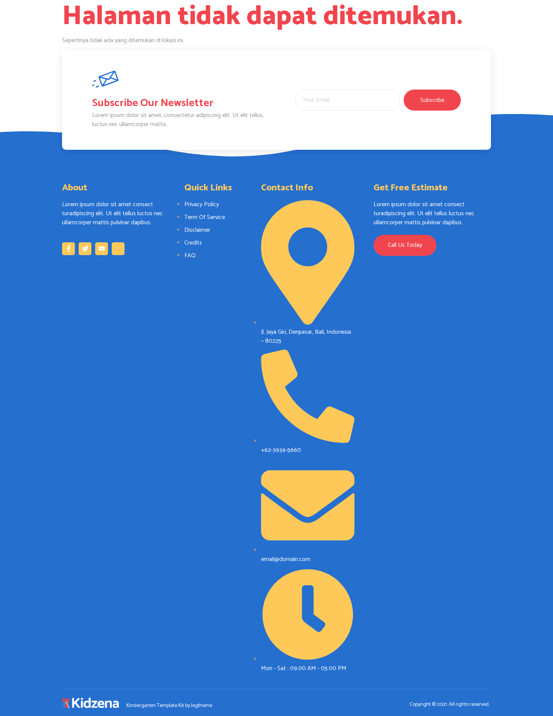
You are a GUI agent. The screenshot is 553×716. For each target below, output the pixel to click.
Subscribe (432, 100)
